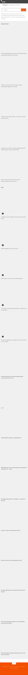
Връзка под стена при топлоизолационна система (11, 560)
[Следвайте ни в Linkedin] (16, 671)
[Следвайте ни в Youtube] (14, 671)
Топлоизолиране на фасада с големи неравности (11, 437)
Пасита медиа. (14, 668)
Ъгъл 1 (2, 407)
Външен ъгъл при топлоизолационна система (10, 530)
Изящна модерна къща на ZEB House (9, 248)
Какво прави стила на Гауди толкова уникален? (12, 278)
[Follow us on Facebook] (12, 671)
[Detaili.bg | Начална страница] (4, 1)
